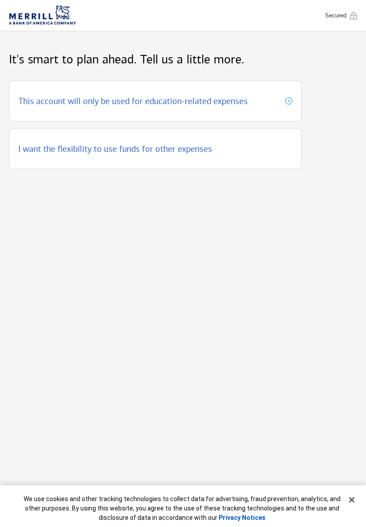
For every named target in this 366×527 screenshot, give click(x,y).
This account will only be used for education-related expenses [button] (133, 101)
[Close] (352, 500)
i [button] (287, 101)
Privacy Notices (242, 517)
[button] (155, 148)
